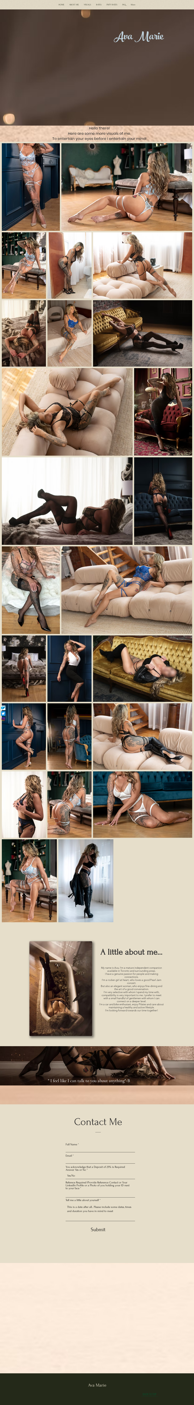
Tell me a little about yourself (82, 1200)
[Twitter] (3, 713)
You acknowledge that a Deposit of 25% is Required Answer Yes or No (95, 1168)
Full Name (71, 1144)
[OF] (3, 708)
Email (69, 1155)
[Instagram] (3, 719)
